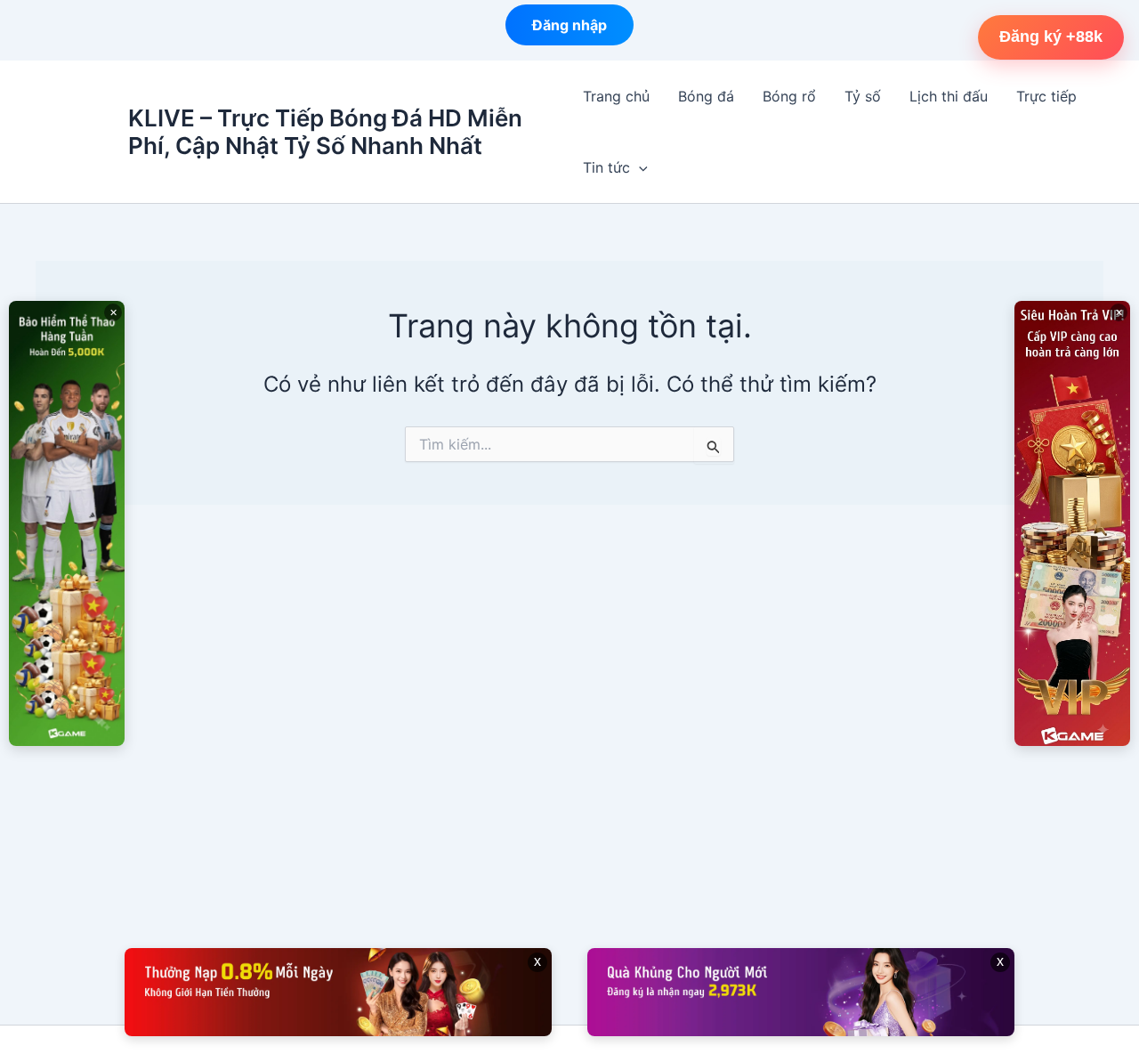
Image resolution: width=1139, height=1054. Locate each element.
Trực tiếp (1046, 96)
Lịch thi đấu (948, 96)
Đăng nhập (569, 29)
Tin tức (606, 167)
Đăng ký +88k (1051, 36)
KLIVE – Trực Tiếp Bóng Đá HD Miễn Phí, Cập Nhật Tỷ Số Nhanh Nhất (325, 131)
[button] (639, 167)
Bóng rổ (789, 96)
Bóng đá (706, 96)
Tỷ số (862, 96)
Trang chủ (616, 96)
